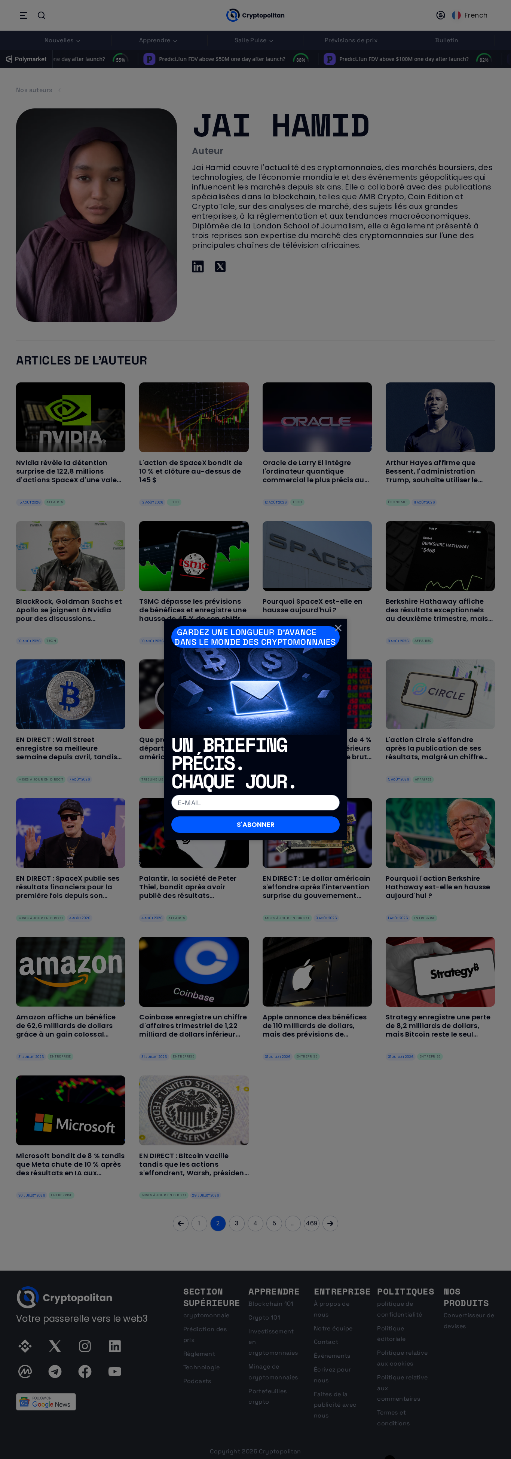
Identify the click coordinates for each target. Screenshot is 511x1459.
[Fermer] (338, 628)
